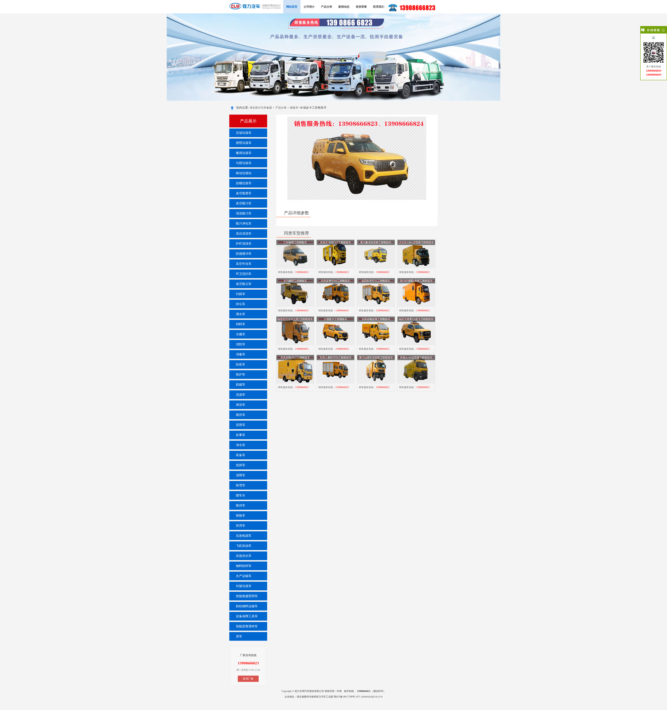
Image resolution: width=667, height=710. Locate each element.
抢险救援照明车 (247, 596)
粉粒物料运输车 (247, 606)
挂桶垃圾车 (244, 183)
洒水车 (240, 314)
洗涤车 (240, 394)
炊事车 (240, 435)
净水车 (240, 445)
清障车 (240, 475)
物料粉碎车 (244, 566)
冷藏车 (240, 334)
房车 (239, 636)
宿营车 (240, 425)
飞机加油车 (244, 545)
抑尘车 (240, 304)
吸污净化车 (244, 223)
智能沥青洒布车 (247, 626)
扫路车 (240, 294)
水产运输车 (244, 576)
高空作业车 (244, 263)
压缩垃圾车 (244, 133)
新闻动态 (343, 6)
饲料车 (240, 324)
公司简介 (309, 6)
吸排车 (240, 505)
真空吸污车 (244, 203)
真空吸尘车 (244, 284)
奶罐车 (240, 384)
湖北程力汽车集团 (261, 107)
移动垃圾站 (244, 173)
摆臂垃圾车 (244, 143)
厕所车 (240, 415)
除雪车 (240, 485)
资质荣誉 (361, 6)
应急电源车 (244, 535)
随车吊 (240, 495)
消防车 (240, 344)
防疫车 (240, 364)
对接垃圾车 (244, 586)
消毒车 (240, 354)
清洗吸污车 (244, 213)
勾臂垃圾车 (244, 163)
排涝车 (240, 525)
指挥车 (240, 465)
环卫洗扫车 (244, 274)
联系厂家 (248, 678)
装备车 (240, 455)
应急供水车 (244, 556)
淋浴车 (240, 404)
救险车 (294, 107)
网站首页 (291, 6)
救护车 (240, 374)
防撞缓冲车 (244, 253)
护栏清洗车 (244, 243)
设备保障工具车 (247, 616)
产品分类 (326, 6)
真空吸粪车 (244, 193)
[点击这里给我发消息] (653, 38)
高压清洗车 (244, 233)
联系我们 (378, 6)
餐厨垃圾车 (244, 153)
